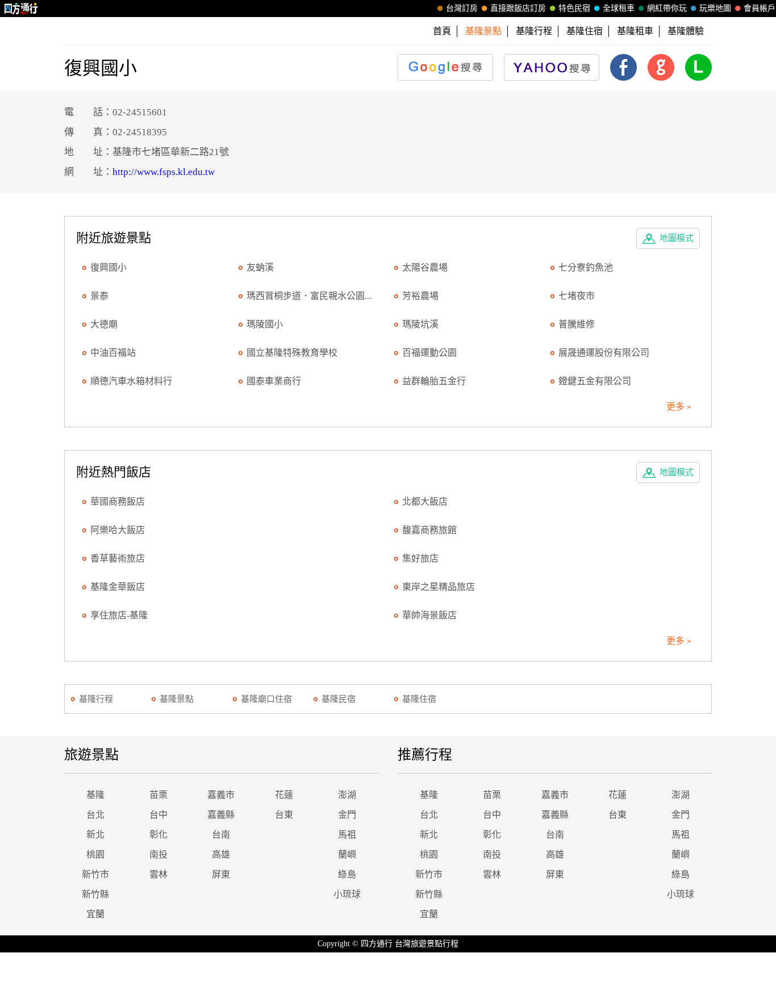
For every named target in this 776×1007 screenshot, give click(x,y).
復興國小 (108, 267)
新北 (95, 834)
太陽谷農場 (425, 267)
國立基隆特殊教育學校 (292, 352)
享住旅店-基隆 (119, 615)
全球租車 (619, 8)
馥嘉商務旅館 (429, 530)
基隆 (95, 795)
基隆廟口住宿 (266, 699)
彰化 (158, 834)
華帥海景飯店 (429, 615)
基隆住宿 (584, 31)
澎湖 (347, 795)
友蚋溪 (260, 267)
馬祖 (347, 834)
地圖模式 (677, 238)
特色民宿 (574, 8)
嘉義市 (221, 795)
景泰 (99, 296)
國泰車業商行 (274, 381)
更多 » (678, 406)
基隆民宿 (339, 699)
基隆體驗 (685, 31)
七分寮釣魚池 (585, 267)
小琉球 (347, 894)
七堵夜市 (576, 296)
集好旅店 (420, 558)
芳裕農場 (420, 296)
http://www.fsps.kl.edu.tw (163, 172)
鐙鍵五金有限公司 (594, 381)
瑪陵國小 (265, 324)
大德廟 (104, 324)
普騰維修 (576, 324)
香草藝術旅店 (117, 558)
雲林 (158, 874)
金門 (347, 814)
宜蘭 (95, 914)
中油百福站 (113, 352)
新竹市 (95, 874)
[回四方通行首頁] (21, 8)
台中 (158, 814)
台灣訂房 (462, 8)
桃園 (95, 854)
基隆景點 (177, 699)
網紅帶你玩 (667, 8)
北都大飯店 (425, 501)
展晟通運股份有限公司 (603, 352)
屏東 (221, 874)
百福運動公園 (429, 352)
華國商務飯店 (117, 501)
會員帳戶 (759, 8)
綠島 (347, 874)
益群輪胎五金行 (434, 381)
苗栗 (158, 795)
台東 (284, 814)
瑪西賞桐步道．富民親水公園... (309, 296)
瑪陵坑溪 (420, 324)
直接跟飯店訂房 (518, 8)
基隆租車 (635, 31)
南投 (158, 854)
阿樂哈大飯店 (117, 530)
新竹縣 (95, 894)
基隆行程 (534, 31)
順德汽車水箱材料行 (131, 381)
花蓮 (284, 795)
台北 (95, 814)
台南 (221, 834)
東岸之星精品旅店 (438, 587)
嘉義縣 (221, 814)
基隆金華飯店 (117, 587)
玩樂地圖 (715, 8)
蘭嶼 (347, 854)
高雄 (221, 854)
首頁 (442, 31)
